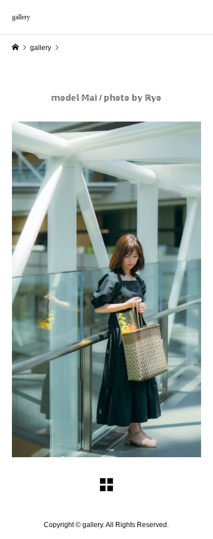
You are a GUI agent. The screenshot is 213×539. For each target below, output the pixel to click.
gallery (21, 17)
